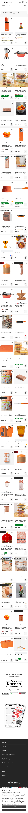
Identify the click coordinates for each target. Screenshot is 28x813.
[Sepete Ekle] (11, 660)
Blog (3, 771)
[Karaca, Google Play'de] (14, 788)
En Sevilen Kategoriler (8, 763)
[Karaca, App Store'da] (6, 788)
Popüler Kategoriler (7, 759)
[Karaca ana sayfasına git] (14, 782)
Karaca (4, 742)
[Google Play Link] (14, 694)
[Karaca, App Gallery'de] (23, 788)
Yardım (4, 746)
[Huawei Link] (22, 693)
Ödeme (4, 775)
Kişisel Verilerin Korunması (8, 754)
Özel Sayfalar (6, 767)
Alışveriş (4, 750)
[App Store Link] (5, 693)
